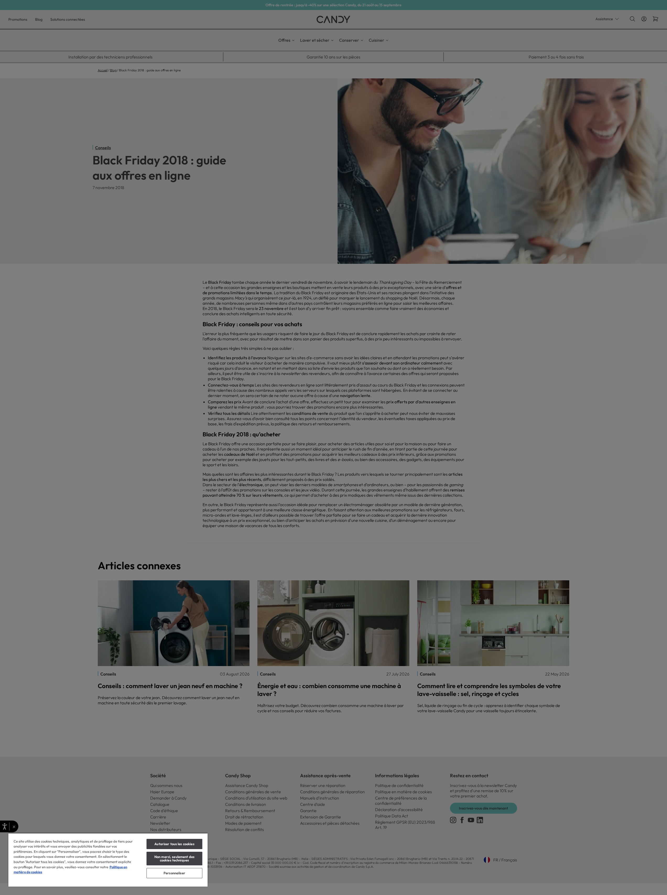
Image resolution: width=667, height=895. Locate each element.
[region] (108, 860)
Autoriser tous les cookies (174, 844)
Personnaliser (174, 873)
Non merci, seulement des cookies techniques (174, 858)
